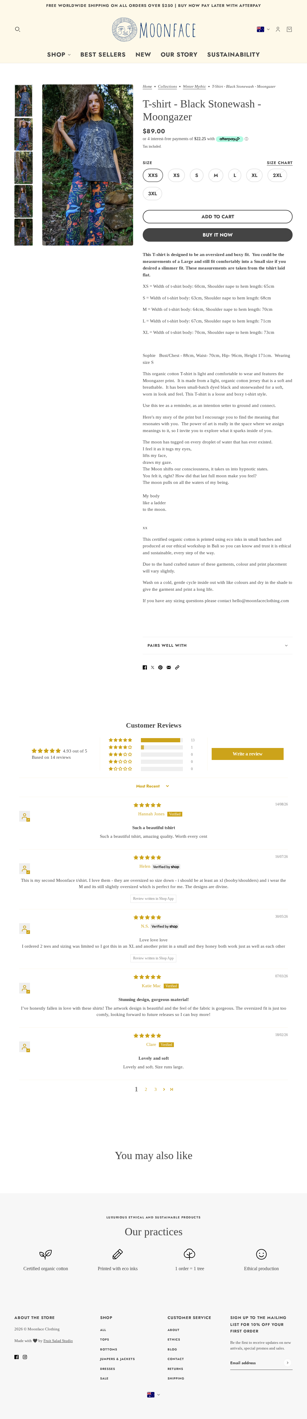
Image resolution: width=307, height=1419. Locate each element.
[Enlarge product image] (87, 165)
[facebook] (16, 1356)
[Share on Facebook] (144, 667)
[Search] (17, 29)
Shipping (176, 1378)
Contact (176, 1359)
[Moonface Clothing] (153, 29)
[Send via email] (168, 667)
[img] (147, 805)
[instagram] (24, 1356)
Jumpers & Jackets (117, 1359)
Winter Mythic (194, 86)
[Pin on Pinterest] (160, 667)
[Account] (278, 29)
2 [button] (146, 1089)
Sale (104, 1378)
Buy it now (218, 234)
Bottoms (108, 1349)
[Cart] (289, 29)
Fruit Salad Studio (58, 1340)
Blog (172, 1349)
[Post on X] (152, 667)
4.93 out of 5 (75, 751)
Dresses (107, 1369)
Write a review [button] (248, 753)
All (103, 1330)
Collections (167, 86)
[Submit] (287, 1363)
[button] (177, 667)
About (174, 1330)
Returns (175, 1369)
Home (147, 86)
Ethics (174, 1339)
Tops (104, 1339)
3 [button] (155, 1089)
